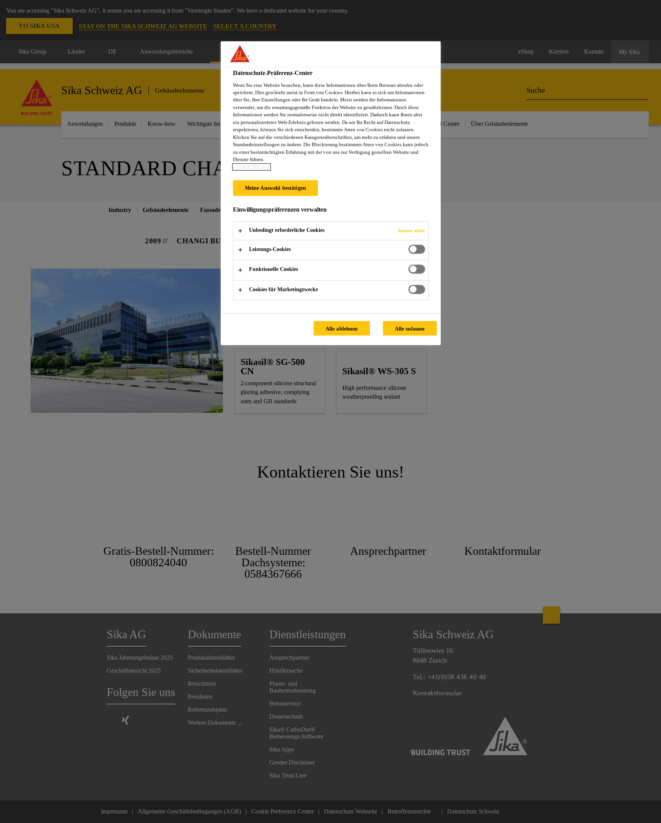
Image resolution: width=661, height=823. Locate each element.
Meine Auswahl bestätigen (275, 188)
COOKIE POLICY (251, 167)
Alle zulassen (410, 329)
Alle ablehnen (342, 329)
